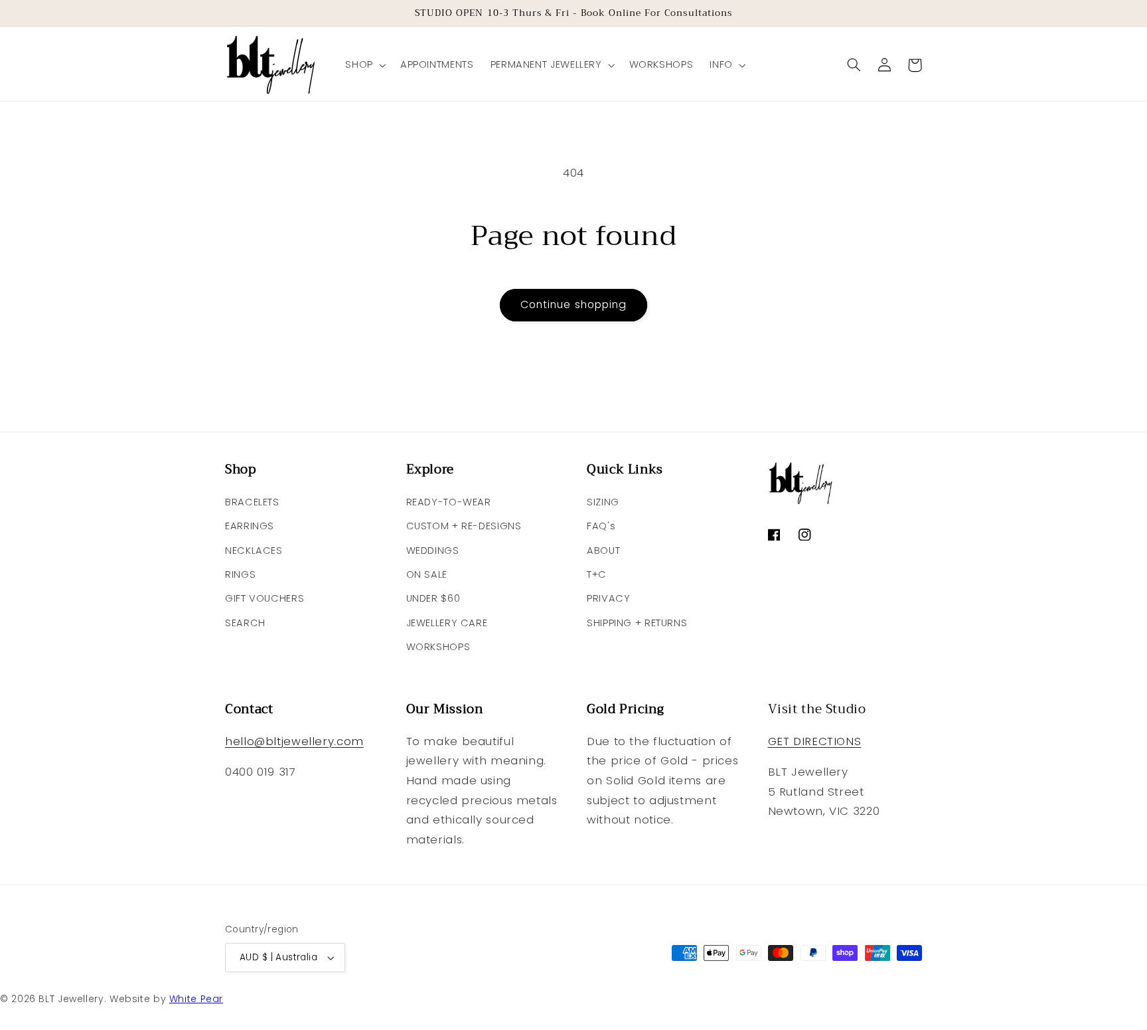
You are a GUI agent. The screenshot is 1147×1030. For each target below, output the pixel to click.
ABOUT (603, 550)
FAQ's (601, 526)
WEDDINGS (432, 550)
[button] (364, 65)
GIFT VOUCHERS (264, 598)
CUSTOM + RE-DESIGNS (464, 526)
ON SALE (426, 574)
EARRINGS (249, 526)
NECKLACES (254, 550)
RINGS (240, 574)
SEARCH (245, 623)
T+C (597, 574)
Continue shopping (573, 304)
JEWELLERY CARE (447, 623)
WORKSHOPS (438, 646)
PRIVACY (608, 598)
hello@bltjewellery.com (294, 741)
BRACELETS (252, 502)
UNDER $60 (433, 598)
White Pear (196, 998)
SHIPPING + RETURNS (637, 623)
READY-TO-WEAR (448, 502)
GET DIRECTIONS (815, 741)
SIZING (603, 502)
